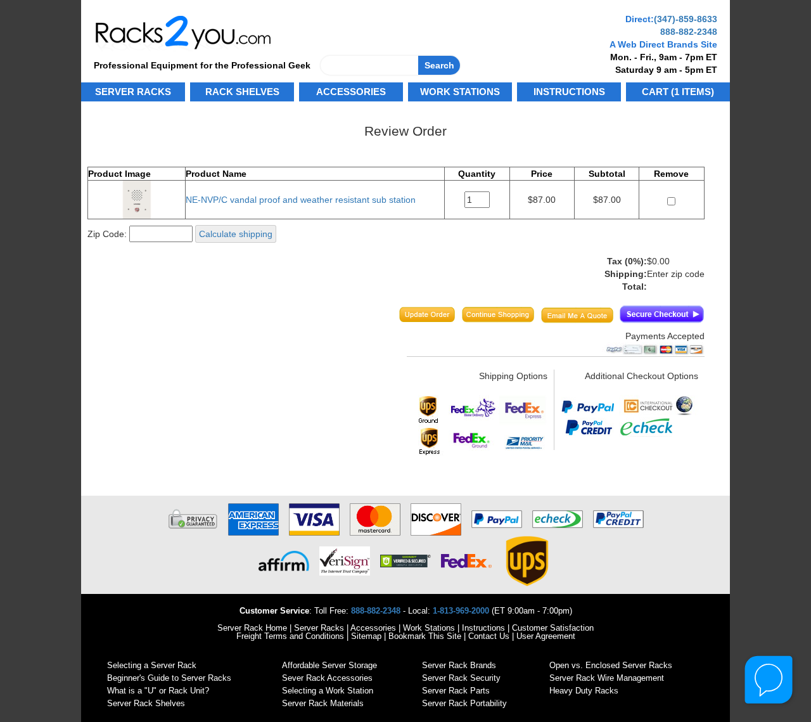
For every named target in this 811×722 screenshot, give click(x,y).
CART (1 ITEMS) (678, 91)
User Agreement (545, 636)
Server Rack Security (461, 678)
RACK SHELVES (242, 91)
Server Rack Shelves (146, 703)
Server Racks (319, 628)
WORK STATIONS (460, 91)
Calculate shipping (235, 234)
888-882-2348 (688, 32)
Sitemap (366, 636)
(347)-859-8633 (685, 19)
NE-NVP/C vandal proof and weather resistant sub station (301, 200)
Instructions (483, 628)
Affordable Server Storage (329, 665)
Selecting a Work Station (327, 690)
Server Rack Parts (456, 690)
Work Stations (429, 628)
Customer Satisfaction (553, 628)
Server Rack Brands (459, 665)
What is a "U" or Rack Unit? (158, 690)
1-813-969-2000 (461, 611)
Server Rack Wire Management (606, 678)
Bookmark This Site (424, 636)
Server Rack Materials (323, 703)
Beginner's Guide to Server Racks (169, 678)
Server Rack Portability (464, 703)
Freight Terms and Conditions (290, 636)
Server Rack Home (252, 628)
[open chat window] (769, 680)
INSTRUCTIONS (569, 91)
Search (439, 65)
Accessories (373, 628)
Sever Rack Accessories (327, 678)
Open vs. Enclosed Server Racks (610, 665)
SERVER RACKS (133, 91)
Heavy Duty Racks (583, 690)
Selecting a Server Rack (151, 665)
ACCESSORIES (351, 91)
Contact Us (488, 636)
